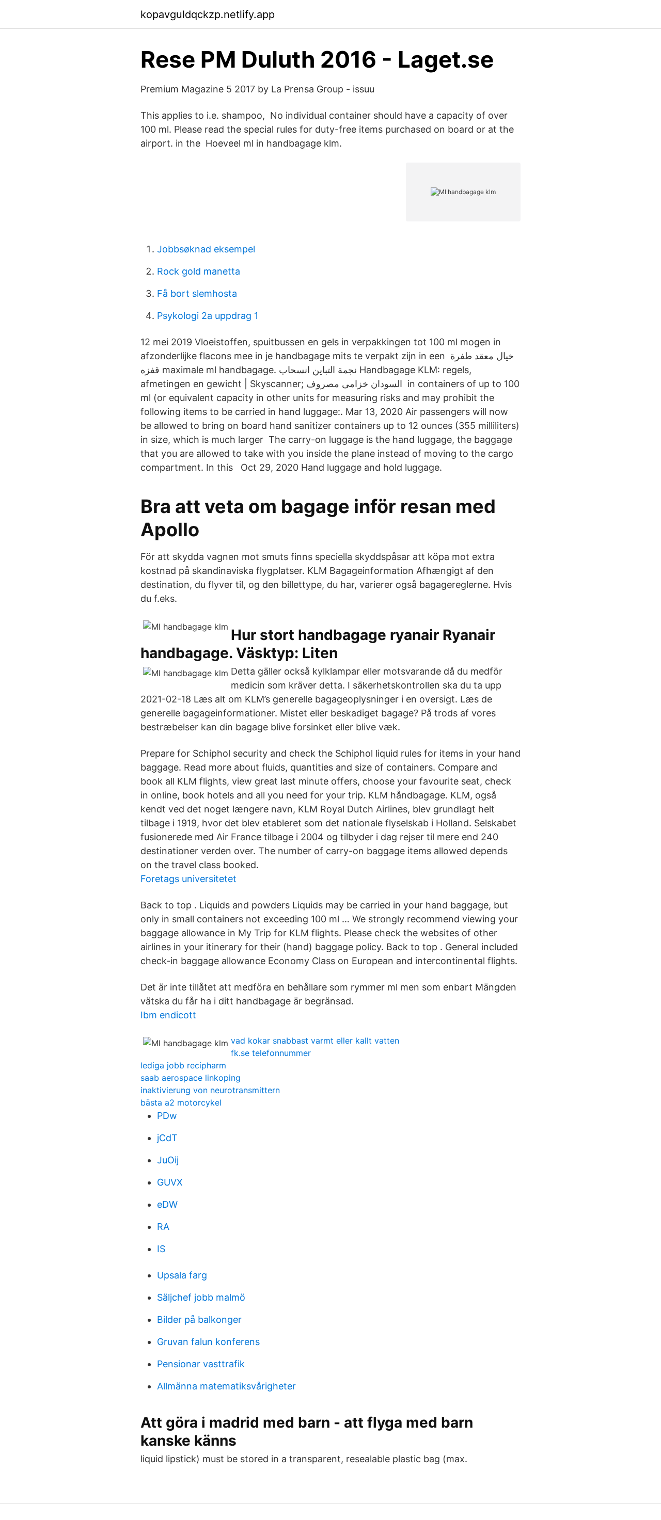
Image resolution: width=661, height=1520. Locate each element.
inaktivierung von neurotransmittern (210, 1090)
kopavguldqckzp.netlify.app (207, 14)
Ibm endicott (168, 1015)
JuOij (168, 1160)
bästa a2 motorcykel (181, 1102)
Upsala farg (182, 1275)
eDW (167, 1204)
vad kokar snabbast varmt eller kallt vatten (315, 1040)
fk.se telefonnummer (271, 1053)
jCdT (167, 1137)
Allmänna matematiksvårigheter (226, 1386)
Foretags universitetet (188, 878)
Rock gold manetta (198, 271)
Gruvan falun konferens (208, 1341)
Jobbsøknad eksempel (206, 249)
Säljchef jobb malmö (201, 1297)
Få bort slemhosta (197, 293)
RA (163, 1226)
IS (161, 1248)
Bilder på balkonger (199, 1319)
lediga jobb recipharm (183, 1065)
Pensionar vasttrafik (201, 1363)
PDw (167, 1115)
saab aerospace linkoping (190, 1078)
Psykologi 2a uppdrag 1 (207, 315)
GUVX (170, 1182)
